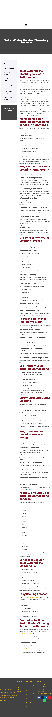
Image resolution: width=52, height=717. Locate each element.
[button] (26, 25)
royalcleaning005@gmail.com (32, 648)
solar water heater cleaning (32, 597)
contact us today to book (35, 651)
